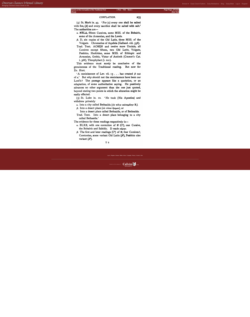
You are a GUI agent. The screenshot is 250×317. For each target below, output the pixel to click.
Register (245, 4)
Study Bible (230, 4)
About (124, 155)
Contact (138, 155)
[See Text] (175, 12)
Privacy (133, 155)
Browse (185, 4)
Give (142, 155)
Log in (108, 155)
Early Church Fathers (198, 4)
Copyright (129, 155)
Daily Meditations (213, 4)
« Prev (119, 10)
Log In (238, 4)
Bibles (121, 155)
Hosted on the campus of (115, 164)
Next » (130, 10)
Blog (222, 4)
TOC (124, 10)
